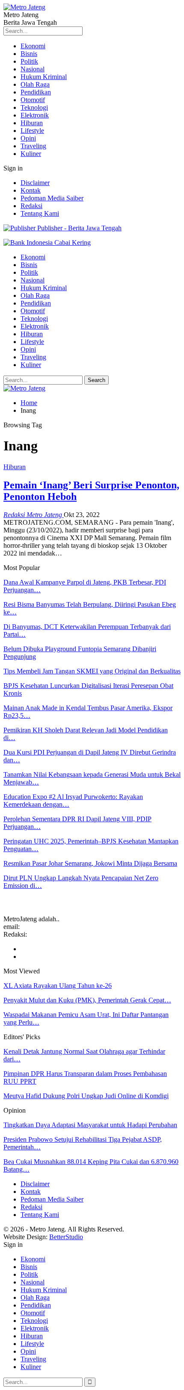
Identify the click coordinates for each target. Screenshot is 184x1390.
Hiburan (32, 122)
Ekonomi (33, 46)
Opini (28, 138)
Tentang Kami (40, 213)
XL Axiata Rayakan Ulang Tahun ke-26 (57, 985)
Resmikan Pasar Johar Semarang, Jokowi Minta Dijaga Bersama (90, 863)
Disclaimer (35, 182)
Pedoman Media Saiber (52, 198)
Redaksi (31, 205)
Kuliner (31, 153)
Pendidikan (36, 92)
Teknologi (34, 107)
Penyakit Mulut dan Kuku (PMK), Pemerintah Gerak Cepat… (87, 1000)
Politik (29, 61)
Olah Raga (35, 84)
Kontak (31, 190)
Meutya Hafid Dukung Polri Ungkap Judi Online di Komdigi (86, 1095)
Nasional (33, 69)
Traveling (33, 146)
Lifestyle (32, 130)
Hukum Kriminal (44, 76)
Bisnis (29, 53)
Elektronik (35, 115)
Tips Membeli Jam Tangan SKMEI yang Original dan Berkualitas (92, 671)
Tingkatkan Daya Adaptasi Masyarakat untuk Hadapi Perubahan (90, 1124)
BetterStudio (66, 1236)
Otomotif (33, 99)
